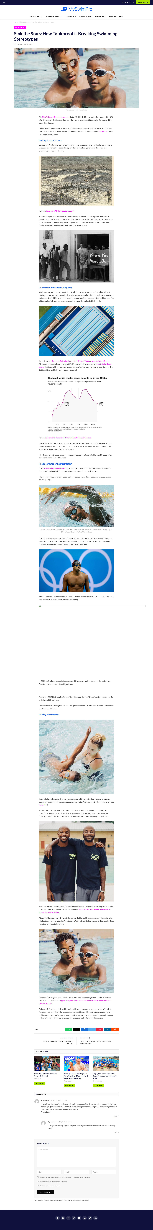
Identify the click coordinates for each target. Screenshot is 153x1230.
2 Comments (19, 44)
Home (16, 22)
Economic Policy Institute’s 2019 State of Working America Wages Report (80, 361)
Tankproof (103, 131)
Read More (40, 1083)
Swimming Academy (116, 16)
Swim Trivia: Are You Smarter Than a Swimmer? (45, 1075)
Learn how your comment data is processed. (74, 1200)
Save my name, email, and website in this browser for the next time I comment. (65, 1177)
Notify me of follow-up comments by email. (53, 1181)
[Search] (134, 2)
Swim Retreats (100, 16)
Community (70, 16)
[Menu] (4, 2)
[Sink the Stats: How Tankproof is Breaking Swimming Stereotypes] (76, 78)
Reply (116, 1116)
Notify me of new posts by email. (50, 1186)
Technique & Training (52, 16)
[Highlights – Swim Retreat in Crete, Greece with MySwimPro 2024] (106, 1063)
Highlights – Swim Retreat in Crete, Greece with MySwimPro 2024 (105, 1076)
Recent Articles (35, 16)
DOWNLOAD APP (143, 2)
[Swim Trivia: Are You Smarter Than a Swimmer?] (47, 1063)
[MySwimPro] (76, 9)
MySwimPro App (85, 16)
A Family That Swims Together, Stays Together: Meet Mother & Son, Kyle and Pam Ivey (76, 1076)
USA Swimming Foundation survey (55, 468)
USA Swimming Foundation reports (55, 117)
